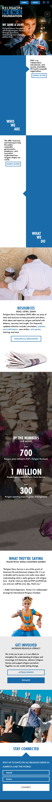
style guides (35, 329)
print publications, (10, 329)
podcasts (41, 326)
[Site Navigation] (47, 14)
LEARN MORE (39, 75)
